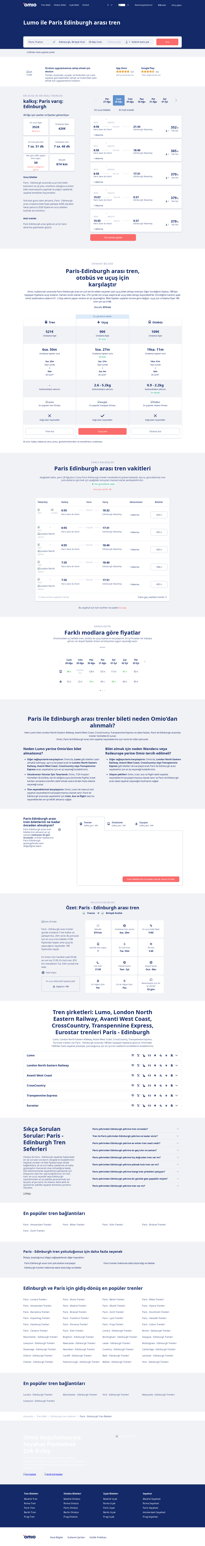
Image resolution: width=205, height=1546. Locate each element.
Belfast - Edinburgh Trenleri (116, 1361)
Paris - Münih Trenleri (113, 1305)
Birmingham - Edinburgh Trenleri (119, 1336)
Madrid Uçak (110, 1498)
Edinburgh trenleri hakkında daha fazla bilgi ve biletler (53, 1267)
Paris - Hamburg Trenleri (36, 1324)
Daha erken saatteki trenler (54, 597)
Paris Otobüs (71, 1507)
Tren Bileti (45, 5)
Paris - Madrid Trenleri (74, 1305)
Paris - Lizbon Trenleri (153, 1324)
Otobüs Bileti (60, 5)
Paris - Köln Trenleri (112, 1224)
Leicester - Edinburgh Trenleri (157, 1355)
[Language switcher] (123, 5)
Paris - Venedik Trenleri (154, 1318)
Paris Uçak (109, 1507)
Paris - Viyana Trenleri (153, 1305)
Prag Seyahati (150, 1516)
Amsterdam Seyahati (154, 1512)
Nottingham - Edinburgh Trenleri (159, 1343)
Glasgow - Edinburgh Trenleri (157, 1336)
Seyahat (147, 1493)
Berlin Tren (30, 1512)
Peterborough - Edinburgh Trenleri (81, 1361)
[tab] (102, 110)
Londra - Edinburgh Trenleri (117, 1330)
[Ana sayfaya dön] (32, 5)
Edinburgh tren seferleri (63, 1416)
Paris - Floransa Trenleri (75, 1324)
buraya (122, 607)
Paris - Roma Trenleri (74, 1299)
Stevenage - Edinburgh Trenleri (39, 1349)
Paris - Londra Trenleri (35, 1299)
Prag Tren (29, 1516)
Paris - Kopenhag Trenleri (36, 1318)
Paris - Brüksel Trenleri (154, 1224)
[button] (96, 42)
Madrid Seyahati (152, 1498)
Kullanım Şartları (76, 1537)
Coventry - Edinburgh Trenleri (118, 1349)
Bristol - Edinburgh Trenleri (156, 1330)
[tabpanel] (129, 858)
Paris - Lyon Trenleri (112, 1318)
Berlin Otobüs (71, 1512)
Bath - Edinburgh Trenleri (115, 1355)
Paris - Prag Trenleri (112, 1324)
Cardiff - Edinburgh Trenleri (77, 1355)
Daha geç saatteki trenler (151, 597)
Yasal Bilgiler (56, 1537)
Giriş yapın (177, 5)
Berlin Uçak (109, 1512)
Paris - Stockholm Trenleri (155, 1312)
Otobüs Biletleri (72, 1493)
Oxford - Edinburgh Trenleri (37, 1355)
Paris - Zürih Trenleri (34, 1230)
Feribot (85, 5)
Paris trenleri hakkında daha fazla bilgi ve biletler (129, 1263)
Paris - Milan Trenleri (74, 1224)
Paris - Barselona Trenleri (36, 1312)
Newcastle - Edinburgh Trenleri (79, 1343)
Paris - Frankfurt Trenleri (76, 1318)
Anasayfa (28, 1416)
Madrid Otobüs (72, 1498)
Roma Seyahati (151, 1503)
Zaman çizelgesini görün (35, 168)
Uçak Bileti (74, 5)
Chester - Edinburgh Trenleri (38, 1361)
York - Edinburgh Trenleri (155, 1361)
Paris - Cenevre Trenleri (35, 1330)
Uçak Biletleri (110, 1493)
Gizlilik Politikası (98, 1537)
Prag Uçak (108, 1516)
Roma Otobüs (71, 1503)
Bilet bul (36, 131)
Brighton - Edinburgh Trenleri (78, 1336)
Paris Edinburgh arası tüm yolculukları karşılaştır (50, 1263)
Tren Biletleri (31, 1493)
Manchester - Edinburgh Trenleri (40, 1336)
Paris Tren (29, 1507)
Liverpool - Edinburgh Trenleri (39, 1343)
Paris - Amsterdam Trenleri (37, 1224)
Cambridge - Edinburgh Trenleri (158, 1349)
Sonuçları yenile (100, 489)
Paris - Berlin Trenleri (113, 1299)
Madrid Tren (30, 1498)
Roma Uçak (109, 1503)
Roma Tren (30, 1503)
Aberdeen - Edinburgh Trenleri (79, 1349)
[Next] (176, 100)
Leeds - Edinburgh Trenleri (116, 1343)
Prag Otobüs (71, 1516)
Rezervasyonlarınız (143, 5)
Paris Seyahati (150, 1507)
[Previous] (60, 661)
